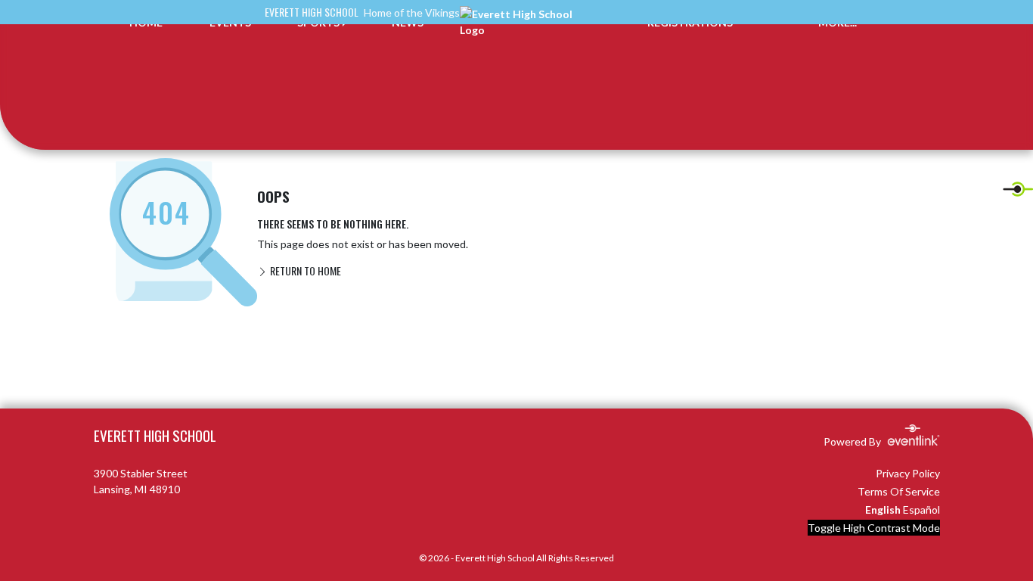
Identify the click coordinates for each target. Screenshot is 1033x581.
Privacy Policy (908, 473)
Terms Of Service (899, 491)
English (883, 509)
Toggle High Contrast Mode (874, 527)
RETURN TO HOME (304, 270)
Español (921, 509)
